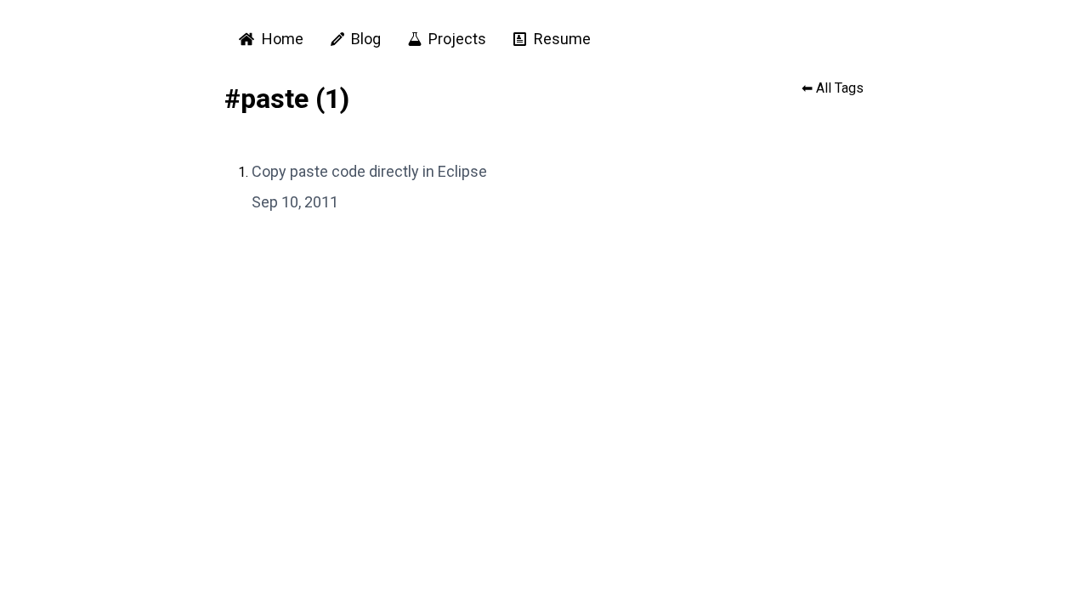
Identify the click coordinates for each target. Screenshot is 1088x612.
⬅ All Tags (833, 88)
